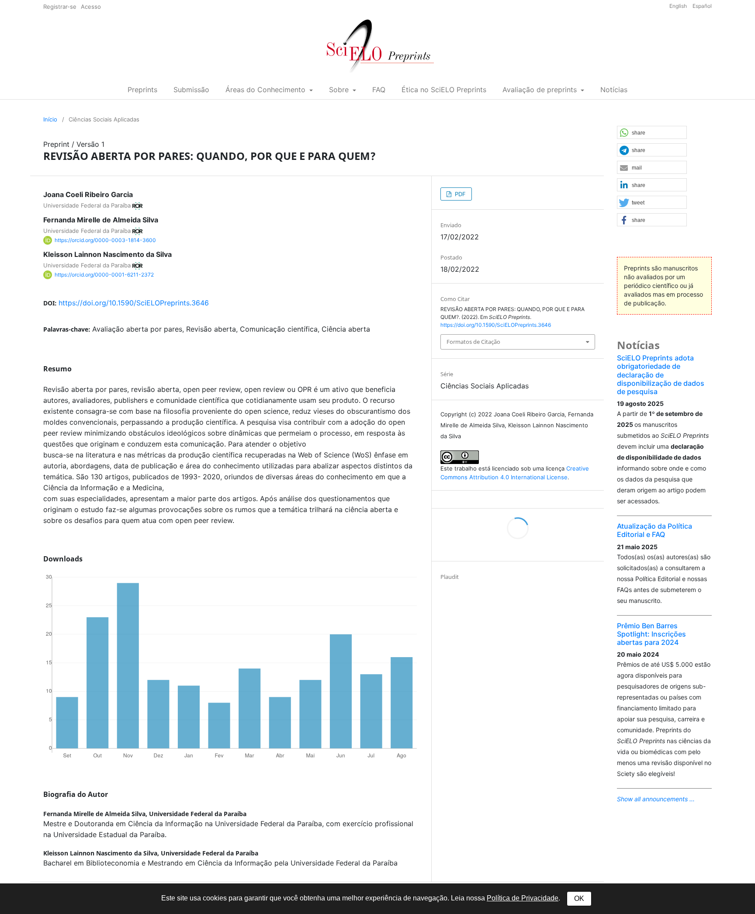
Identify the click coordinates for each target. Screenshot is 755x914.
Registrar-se (59, 6)
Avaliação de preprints (540, 89)
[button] (651, 132)
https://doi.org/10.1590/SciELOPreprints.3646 (134, 302)
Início (50, 119)
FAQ (378, 89)
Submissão (191, 89)
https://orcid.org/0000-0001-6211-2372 (104, 274)
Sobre (340, 89)
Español (702, 6)
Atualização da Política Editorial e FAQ (654, 530)
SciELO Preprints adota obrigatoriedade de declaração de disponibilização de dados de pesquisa (660, 374)
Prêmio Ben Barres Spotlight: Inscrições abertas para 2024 (651, 634)
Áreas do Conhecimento (266, 89)
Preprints (142, 89)
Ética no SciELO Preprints (444, 89)
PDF (459, 193)
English (678, 6)
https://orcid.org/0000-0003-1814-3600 (105, 240)
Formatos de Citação (473, 342)
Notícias (613, 89)
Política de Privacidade (522, 898)
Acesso (91, 6)
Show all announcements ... (656, 799)
